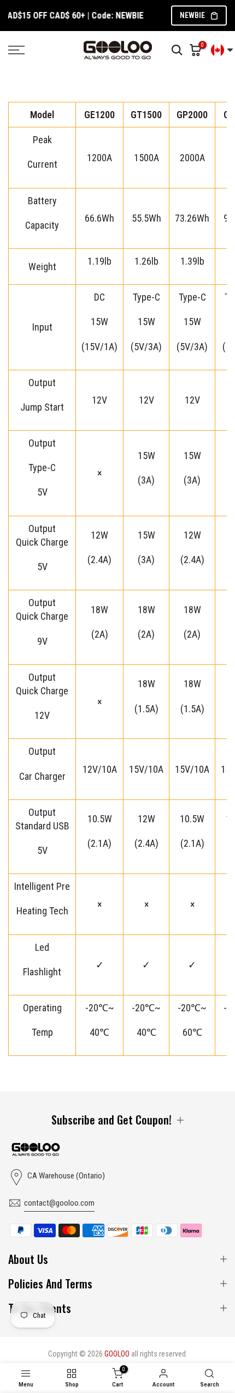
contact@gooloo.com (59, 1203)
